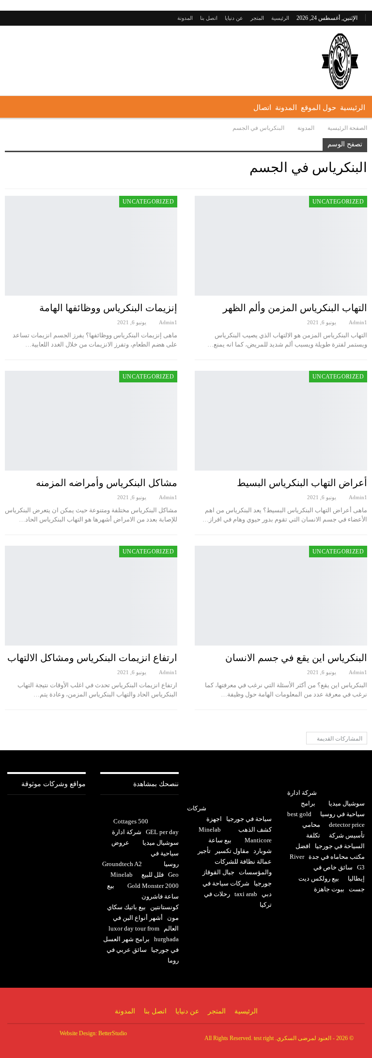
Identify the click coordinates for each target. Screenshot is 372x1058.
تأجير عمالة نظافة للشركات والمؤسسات (235, 861)
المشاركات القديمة (338, 738)
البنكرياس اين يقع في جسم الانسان (296, 657)
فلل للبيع (152, 874)
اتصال (262, 107)
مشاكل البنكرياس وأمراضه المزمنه (106, 482)
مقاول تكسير (232, 850)
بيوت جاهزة (329, 889)
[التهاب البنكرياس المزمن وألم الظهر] (281, 246)
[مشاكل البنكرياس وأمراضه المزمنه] (91, 421)
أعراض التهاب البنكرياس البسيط (302, 482)
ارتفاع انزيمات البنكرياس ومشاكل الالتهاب (92, 657)
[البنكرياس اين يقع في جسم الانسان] (281, 596)
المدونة (185, 18)
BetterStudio (112, 1033)
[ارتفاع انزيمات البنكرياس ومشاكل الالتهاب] (91, 596)
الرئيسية (280, 18)
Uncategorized (338, 201)
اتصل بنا (208, 18)
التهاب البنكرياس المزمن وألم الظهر (295, 307)
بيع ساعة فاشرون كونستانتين (143, 896)
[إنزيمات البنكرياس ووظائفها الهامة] (91, 246)
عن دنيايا (234, 18)
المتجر (257, 18)
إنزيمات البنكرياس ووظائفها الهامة (108, 307)
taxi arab (245, 894)
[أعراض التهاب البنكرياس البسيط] (281, 421)
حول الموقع (318, 107)
